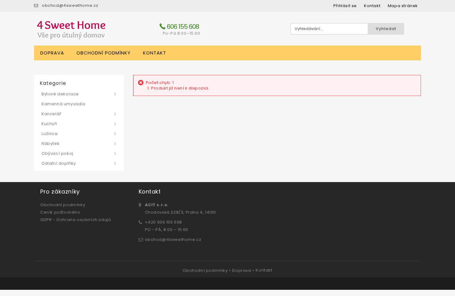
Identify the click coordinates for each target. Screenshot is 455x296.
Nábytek (50, 143)
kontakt (372, 6)
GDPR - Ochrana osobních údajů (75, 220)
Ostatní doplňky (58, 163)
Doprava (52, 53)
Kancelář (51, 114)
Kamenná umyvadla (63, 104)
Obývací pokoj (57, 153)
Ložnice (49, 134)
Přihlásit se (345, 6)
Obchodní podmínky (103, 53)
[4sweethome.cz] (71, 30)
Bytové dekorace (60, 94)
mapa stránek (403, 6)
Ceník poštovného (60, 212)
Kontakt (154, 53)
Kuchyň (49, 124)
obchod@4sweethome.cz (70, 5)
